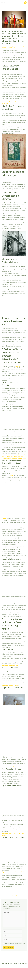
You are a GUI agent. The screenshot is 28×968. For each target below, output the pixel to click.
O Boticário (13, 223)
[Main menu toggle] (25, 2)
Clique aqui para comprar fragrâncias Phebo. (13, 872)
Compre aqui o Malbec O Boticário (10, 685)
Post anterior (14, 892)
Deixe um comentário (7, 46)
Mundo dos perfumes (18, 46)
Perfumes (4, 47)
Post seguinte (14, 896)
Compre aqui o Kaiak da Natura (10, 665)
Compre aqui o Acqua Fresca (9, 767)
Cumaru (5, 518)
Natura (11, 475)
